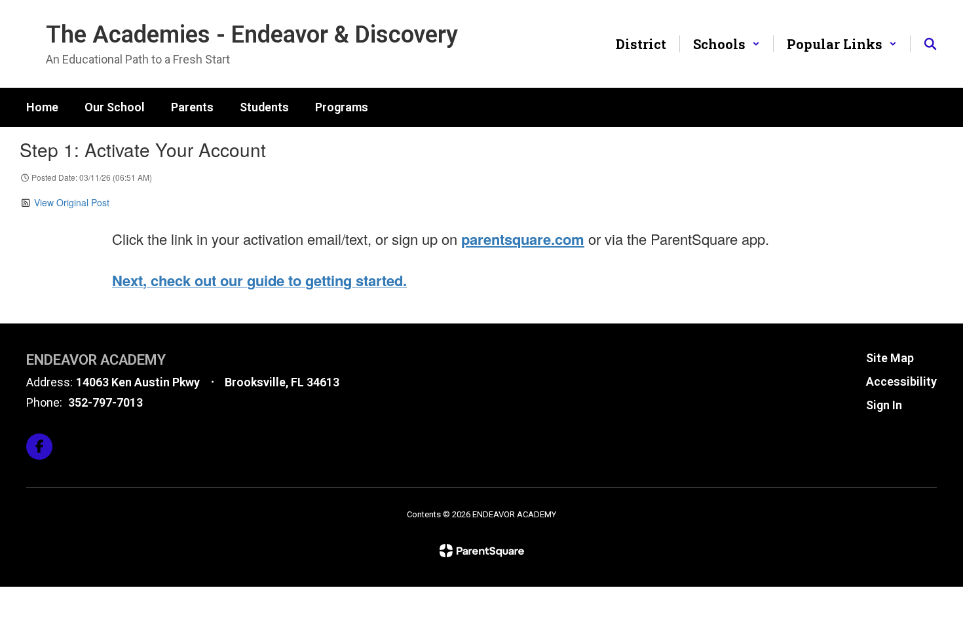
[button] (726, 43)
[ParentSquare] (481, 551)
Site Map (890, 358)
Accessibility (901, 381)
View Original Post (71, 202)
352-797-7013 (105, 402)
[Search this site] (930, 43)
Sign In (884, 405)
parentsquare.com (522, 239)
